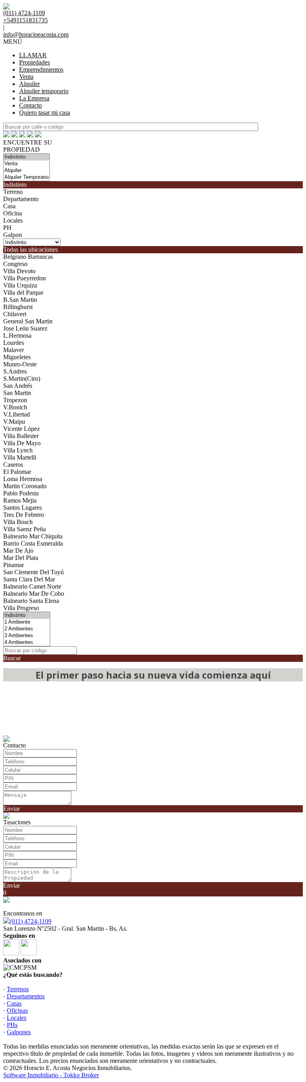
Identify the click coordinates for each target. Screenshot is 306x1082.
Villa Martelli (19, 457)
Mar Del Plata (20, 557)
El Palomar (17, 471)
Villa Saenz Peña (24, 529)
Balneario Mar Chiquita (33, 536)
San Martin (17, 392)
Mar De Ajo (18, 550)
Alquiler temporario (44, 91)
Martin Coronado (25, 486)
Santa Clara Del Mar (29, 579)
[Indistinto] (26, 157)
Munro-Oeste (20, 364)
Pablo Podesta (21, 493)
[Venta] (26, 163)
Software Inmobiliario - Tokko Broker (51, 1075)
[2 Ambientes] (27, 629)
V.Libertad (16, 414)
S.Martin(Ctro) (21, 378)
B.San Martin (20, 299)
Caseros (13, 464)
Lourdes (13, 342)
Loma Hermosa (22, 478)
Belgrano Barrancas (28, 256)
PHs (12, 1024)
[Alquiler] (26, 170)
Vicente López (21, 428)
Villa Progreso (21, 608)
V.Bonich (15, 407)
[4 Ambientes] (27, 642)
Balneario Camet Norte (32, 586)
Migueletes (17, 357)
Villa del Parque (23, 292)
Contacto (30, 105)
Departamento (21, 199)
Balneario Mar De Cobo (33, 593)
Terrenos (18, 989)
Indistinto (15, 184)
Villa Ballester (21, 435)
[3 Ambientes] (27, 635)
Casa (9, 206)
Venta (26, 76)
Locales (13, 220)
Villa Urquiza (20, 285)
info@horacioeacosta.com (36, 34)
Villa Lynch (18, 450)
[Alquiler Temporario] (26, 177)
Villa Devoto (19, 271)
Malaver (13, 349)
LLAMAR (33, 55)
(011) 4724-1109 (30, 921)
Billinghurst (18, 306)
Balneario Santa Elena (31, 600)
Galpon (12, 234)
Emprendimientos (41, 69)
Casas (14, 1003)
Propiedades (34, 62)
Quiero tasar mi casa (44, 112)
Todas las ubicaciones (30, 249)
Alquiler (29, 83)
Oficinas (17, 1010)
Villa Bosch (18, 521)
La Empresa (34, 98)
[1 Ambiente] (27, 622)
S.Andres (15, 371)
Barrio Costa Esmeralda (33, 543)
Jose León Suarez (25, 328)
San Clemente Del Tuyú (33, 572)
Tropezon (15, 400)
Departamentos (26, 996)
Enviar (11, 808)
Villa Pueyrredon (24, 278)
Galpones (19, 1032)
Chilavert (14, 314)
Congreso (15, 263)
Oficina (12, 213)
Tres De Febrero (23, 514)
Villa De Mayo (22, 443)
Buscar (12, 658)
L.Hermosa (17, 335)
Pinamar (13, 565)
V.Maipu (14, 421)
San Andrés (17, 385)
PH (7, 227)
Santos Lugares (22, 507)
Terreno (13, 191)
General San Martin (28, 321)
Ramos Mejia (20, 500)
